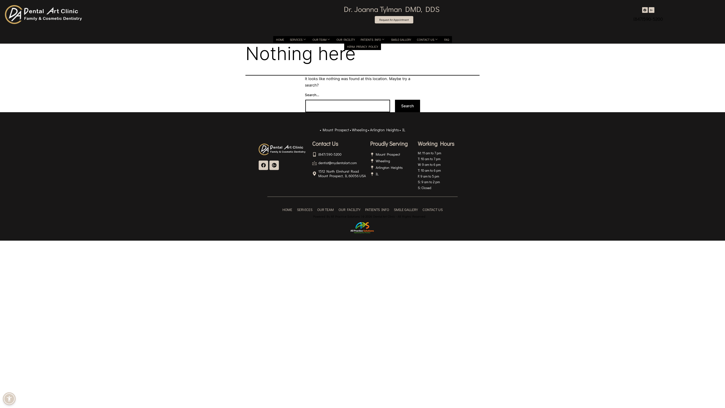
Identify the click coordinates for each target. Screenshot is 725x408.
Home (280, 40)
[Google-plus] (274, 165)
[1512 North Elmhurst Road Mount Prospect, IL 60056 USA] (314, 174)
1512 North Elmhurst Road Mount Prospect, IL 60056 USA (342, 173)
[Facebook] (645, 10)
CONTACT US (425, 40)
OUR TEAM (319, 40)
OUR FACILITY (345, 40)
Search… (312, 95)
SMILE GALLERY (401, 40)
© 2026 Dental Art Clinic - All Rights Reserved (393, 216)
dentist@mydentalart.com (337, 162)
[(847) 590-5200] (314, 154)
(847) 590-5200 (330, 154)
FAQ (446, 40)
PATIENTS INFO (371, 40)
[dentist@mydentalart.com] (314, 163)
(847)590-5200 (648, 19)
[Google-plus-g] (651, 10)
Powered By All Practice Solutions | (337, 216)
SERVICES (296, 40)
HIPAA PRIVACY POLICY (362, 47)
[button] (9, 398)
